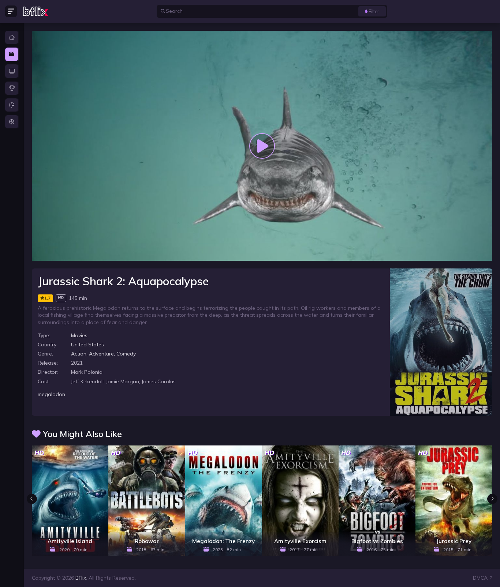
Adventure (101, 353)
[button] (492, 499)
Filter (374, 11)
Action (78, 353)
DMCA (480, 578)
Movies (79, 335)
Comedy (126, 353)
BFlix (80, 578)
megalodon (51, 394)
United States (87, 344)
